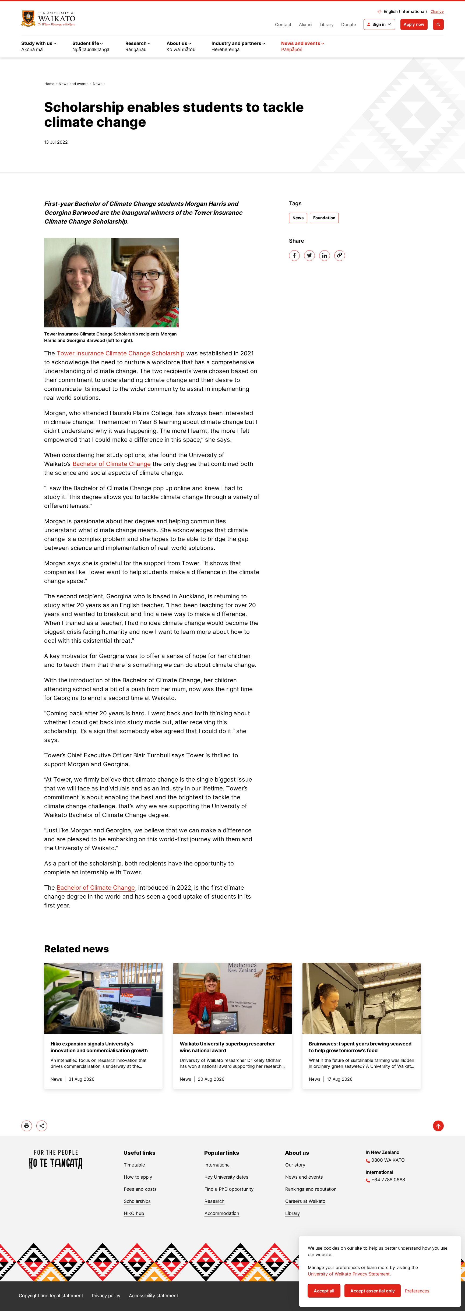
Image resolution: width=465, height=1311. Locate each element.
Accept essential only (372, 1291)
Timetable (134, 1165)
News (98, 84)
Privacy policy (106, 1295)
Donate (348, 24)
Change (437, 11)
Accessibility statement (153, 1295)
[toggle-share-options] (41, 1126)
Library (327, 24)
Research (214, 1201)
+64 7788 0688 (388, 1179)
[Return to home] (48, 18)
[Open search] (438, 24)
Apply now (414, 24)
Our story (295, 1165)
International (218, 1165)
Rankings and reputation (311, 1189)
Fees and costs (140, 1189)
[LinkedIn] (324, 255)
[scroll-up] (438, 1126)
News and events (74, 84)
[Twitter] (309, 255)
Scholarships (137, 1201)
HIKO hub (134, 1213)
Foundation (324, 217)
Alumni (305, 24)
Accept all (324, 1291)
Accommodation (222, 1213)
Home (49, 84)
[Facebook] (294, 255)
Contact (283, 24)
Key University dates (226, 1177)
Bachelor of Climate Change (112, 463)
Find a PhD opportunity (229, 1189)
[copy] (339, 255)
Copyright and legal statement (51, 1295)
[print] (26, 1126)
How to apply (138, 1177)
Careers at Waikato (305, 1201)
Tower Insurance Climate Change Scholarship (120, 353)
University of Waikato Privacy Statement (349, 1274)
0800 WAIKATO (388, 1160)
